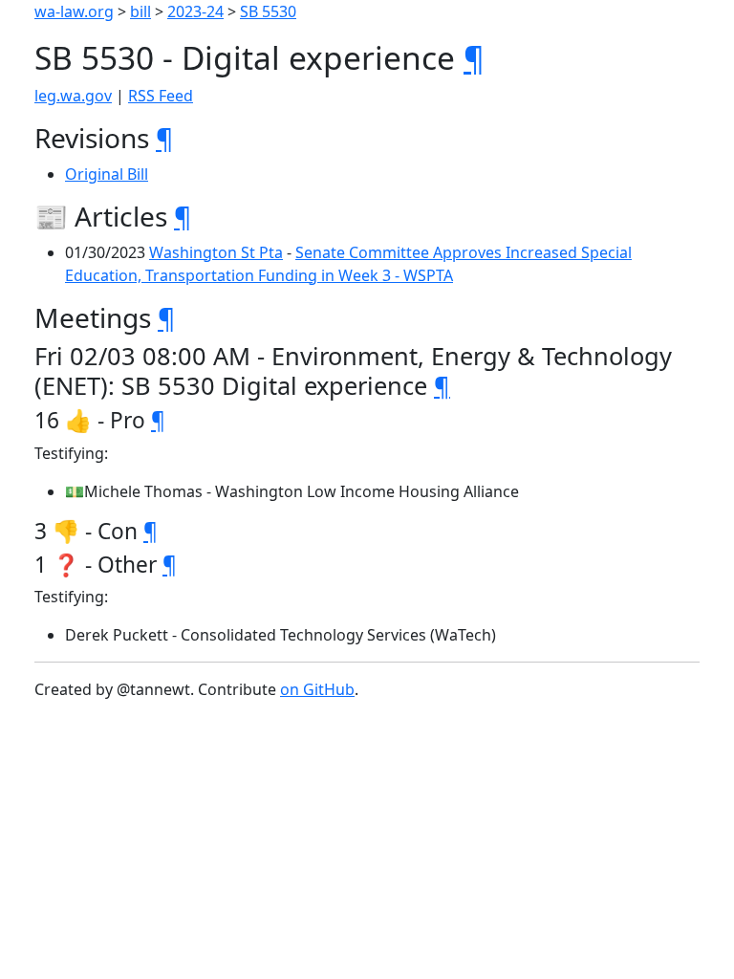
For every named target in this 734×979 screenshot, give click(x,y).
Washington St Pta (216, 252)
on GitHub (317, 689)
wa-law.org (74, 11)
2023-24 (195, 11)
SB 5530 (268, 11)
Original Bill (106, 174)
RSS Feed (160, 95)
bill (140, 11)
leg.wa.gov (73, 95)
